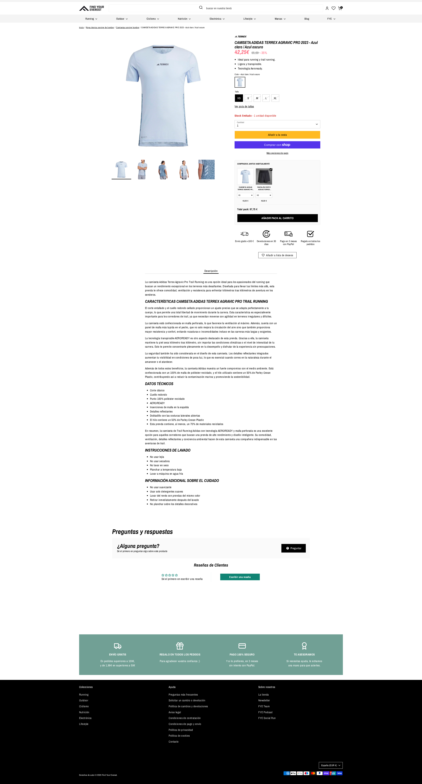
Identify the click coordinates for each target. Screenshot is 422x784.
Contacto (174, 741)
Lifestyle (248, 18)
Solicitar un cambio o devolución (187, 700)
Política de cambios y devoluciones (188, 706)
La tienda (263, 694)
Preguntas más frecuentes (183, 694)
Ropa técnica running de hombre (100, 27)
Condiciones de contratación (185, 718)
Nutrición (183, 18)
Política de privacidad (181, 730)
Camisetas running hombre (127, 27)
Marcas (279, 18)
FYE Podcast (265, 712)
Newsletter (264, 700)
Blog (306, 18)
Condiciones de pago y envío (185, 724)
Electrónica (216, 18)
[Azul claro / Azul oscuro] (240, 82)
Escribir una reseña (240, 577)
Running (89, 18)
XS (239, 98)
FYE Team (264, 706)
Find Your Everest (109, 775)
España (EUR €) (329, 765)
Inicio (81, 27)
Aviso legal (175, 712)
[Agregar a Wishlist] (277, 255)
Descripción (211, 271)
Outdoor (120, 18)
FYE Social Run (267, 718)
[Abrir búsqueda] (201, 7)
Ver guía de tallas (244, 106)
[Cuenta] (327, 8)
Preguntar (295, 548)
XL (275, 98)
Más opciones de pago (277, 153)
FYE (330, 18)
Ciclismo (151, 18)
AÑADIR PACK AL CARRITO (277, 218)
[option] (163, 97)
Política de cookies (179, 735)
